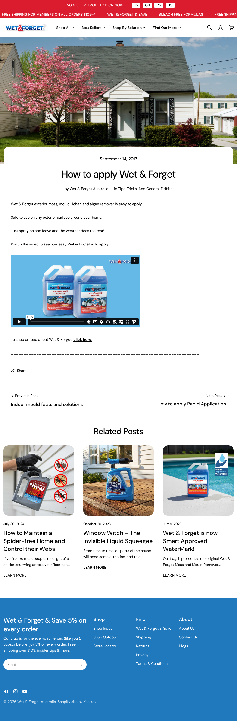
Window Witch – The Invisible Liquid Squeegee (118, 537)
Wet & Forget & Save (153, 628)
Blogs (183, 646)
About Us (187, 628)
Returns (142, 646)
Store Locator (105, 646)
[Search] (209, 27)
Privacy (142, 654)
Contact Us (188, 637)
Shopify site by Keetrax (77, 701)
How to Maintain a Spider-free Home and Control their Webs (34, 540)
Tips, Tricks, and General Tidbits (145, 188)
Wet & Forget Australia (36, 701)
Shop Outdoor (105, 637)
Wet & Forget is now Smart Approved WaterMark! (190, 540)
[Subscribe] (81, 664)
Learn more (14, 575)
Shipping (143, 637)
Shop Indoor (104, 628)
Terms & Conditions (152, 663)
